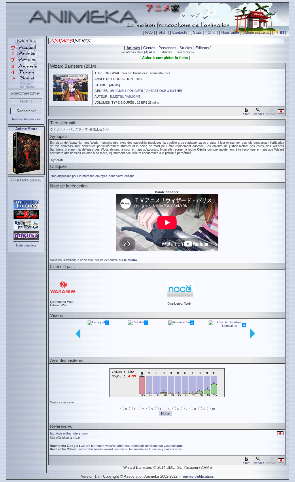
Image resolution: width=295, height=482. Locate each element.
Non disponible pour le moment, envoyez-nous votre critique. (93, 176)
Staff (162, 32)
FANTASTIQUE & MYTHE (163, 90)
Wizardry (183, 52)
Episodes (257, 114)
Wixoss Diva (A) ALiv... (141, 52)
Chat (211, 32)
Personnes (167, 48)
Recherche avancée (26, 119)
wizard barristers (93, 445)
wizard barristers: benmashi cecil (128, 445)
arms (180, 445)
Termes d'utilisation (197, 476)
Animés (133, 48)
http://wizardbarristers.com (69, 433)
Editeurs (202, 48)
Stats (197, 32)
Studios (185, 48)
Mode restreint (257, 32)
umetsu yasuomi (163, 445)
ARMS (114, 85)
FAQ (149, 32)
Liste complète (26, 245)
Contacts (179, 32)
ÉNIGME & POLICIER (126, 90)
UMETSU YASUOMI (125, 96)
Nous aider (230, 32)
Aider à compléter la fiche (165, 58)
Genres (149, 48)
